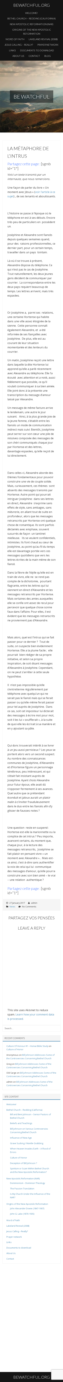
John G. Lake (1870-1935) (22, 1213)
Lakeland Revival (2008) (43, 39)
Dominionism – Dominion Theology (27, 1183)
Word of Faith (15, 39)
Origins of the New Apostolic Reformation (31, 31)
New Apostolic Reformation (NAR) (31, 24)
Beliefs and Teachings (21, 1123)
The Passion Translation (22, 1188)
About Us (18, 55)
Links (12, 50)
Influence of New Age (21, 1137)
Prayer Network (47, 44)
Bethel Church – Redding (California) (31, 18)
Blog (47, 55)
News (12, 906)
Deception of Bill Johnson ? (23, 1163)
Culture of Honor (14, 1049)
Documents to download (37, 50)
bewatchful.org (31, 5)
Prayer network (14, 1236)
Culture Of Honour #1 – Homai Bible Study (27, 1046)
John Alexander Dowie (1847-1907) (27, 1208)
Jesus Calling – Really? (19, 44)
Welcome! (31, 13)
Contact (34, 55)
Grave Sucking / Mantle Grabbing (26, 1143)
